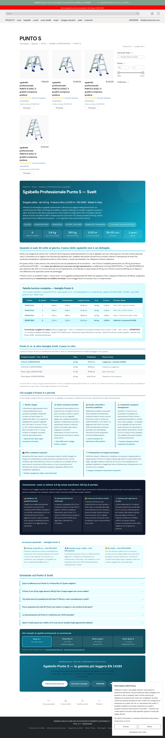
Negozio (35, 43)
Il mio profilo (66, 704)
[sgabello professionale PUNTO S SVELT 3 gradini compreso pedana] (66, 64)
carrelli (35, 20)
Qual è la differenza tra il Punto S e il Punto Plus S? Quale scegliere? (82, 583)
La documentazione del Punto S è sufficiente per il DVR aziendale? (82, 615)
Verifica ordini (82, 704)
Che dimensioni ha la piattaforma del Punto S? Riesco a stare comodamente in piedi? (82, 599)
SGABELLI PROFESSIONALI (60, 43)
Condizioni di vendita (37, 728)
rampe (55, 20)
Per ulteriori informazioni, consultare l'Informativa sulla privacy (136, 718)
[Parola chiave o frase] (119, 57)
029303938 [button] (133, 20)
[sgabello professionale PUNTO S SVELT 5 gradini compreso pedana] (34, 129)
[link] (112, 2)
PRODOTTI (10, 20)
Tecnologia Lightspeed (82, 732)
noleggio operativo (68, 20)
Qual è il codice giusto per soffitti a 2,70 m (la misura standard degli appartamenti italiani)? (82, 623)
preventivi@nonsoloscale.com (74, 650)
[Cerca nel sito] (137, 13)
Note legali (101, 728)
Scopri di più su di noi (122, 721)
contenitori (88, 20)
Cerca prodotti (49, 704)
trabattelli (27, 20)
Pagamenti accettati (75, 728)
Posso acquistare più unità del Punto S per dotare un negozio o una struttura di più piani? (82, 607)
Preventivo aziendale (79, 684)
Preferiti (99, 704)
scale (19, 20)
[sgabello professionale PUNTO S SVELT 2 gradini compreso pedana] (34, 64)
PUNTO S (77, 43)
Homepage (24, 43)
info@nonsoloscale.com (54, 650)
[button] (152, 13)
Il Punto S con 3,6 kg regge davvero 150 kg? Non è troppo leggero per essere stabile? (82, 591)
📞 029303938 (99, 684)
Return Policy (90, 728)
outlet (80, 20)
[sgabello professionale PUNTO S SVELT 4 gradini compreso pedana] (99, 64)
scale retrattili (46, 20)
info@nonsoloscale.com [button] (150, 20)
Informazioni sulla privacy (56, 728)
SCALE (43, 43)
